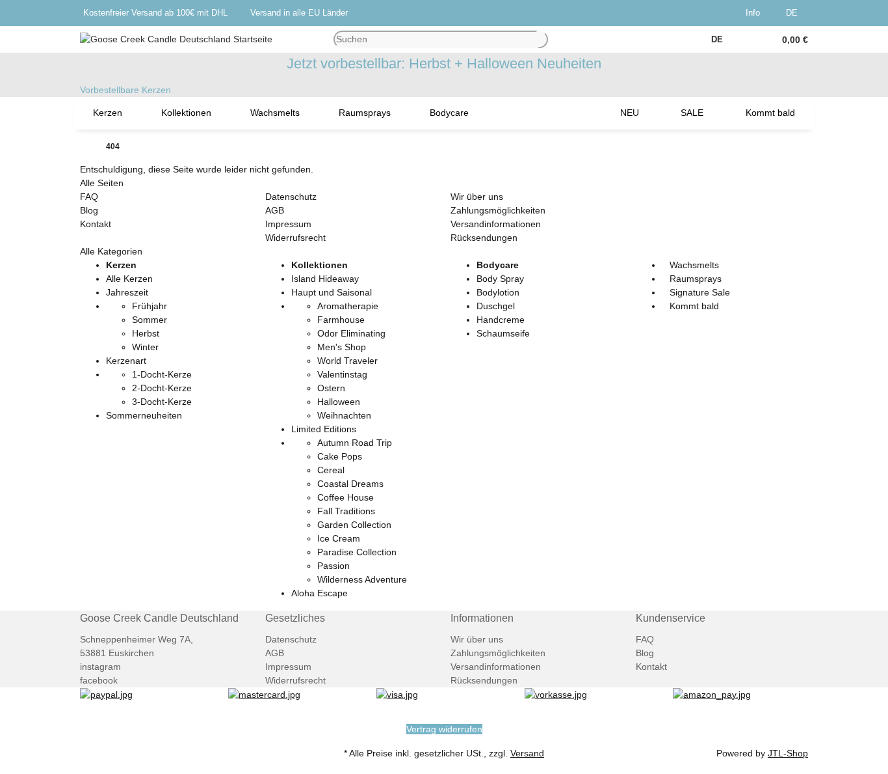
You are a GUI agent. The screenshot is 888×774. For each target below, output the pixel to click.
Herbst (145, 333)
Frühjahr (149, 306)
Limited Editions (323, 429)
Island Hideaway (325, 278)
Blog (89, 210)
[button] (755, 13)
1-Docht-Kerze (162, 374)
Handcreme (501, 319)
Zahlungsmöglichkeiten (498, 210)
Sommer (149, 319)
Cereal (331, 470)
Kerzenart (126, 360)
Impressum (288, 224)
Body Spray (500, 278)
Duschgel (496, 306)
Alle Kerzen (129, 278)
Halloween (338, 401)
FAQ (89, 196)
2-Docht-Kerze (162, 388)
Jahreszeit (127, 292)
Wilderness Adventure (362, 579)
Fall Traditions (346, 511)
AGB (274, 210)
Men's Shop (341, 347)
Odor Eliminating (351, 333)
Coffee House (345, 497)
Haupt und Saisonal (331, 292)
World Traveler (347, 360)
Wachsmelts (693, 265)
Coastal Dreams (350, 483)
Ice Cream (338, 538)
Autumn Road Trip (354, 442)
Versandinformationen (496, 224)
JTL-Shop (788, 753)
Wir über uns (477, 196)
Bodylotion (498, 292)
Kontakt (95, 224)
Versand (527, 753)
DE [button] (793, 13)
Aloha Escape (319, 593)
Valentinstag (342, 374)
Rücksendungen (484, 237)
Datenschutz (291, 196)
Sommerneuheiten (144, 415)
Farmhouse (341, 319)
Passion (333, 565)
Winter (145, 347)
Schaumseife (503, 333)
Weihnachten (344, 415)
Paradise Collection (357, 552)
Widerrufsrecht (295, 237)
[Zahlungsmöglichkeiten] (106, 694)
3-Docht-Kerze (162, 401)
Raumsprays (694, 278)
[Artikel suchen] (543, 39)
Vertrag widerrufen (444, 729)
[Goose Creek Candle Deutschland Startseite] (176, 38)
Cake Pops (339, 456)
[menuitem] (107, 113)
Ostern (331, 388)
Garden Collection (354, 524)
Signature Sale (698, 292)
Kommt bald (693, 306)
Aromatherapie (347, 306)
